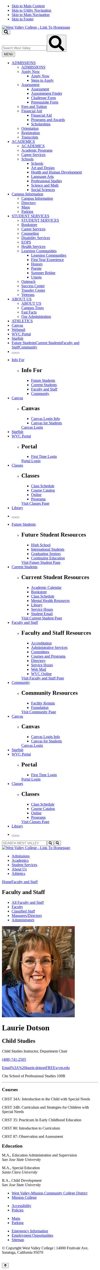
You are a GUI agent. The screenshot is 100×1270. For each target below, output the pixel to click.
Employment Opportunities (32, 1235)
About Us (19, 869)
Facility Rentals (43, 703)
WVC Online (41, 674)
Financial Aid (31, 111)
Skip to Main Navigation (31, 15)
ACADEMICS (23, 141)
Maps (25, 207)
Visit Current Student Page (41, 618)
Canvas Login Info (45, 419)
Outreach (28, 281)
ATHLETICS (22, 321)
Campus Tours (32, 308)
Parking (27, 211)
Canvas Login (32, 427)
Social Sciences (43, 190)
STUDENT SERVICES (30, 216)
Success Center (33, 286)
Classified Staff (23, 911)
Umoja (36, 277)
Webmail (18, 330)
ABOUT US (22, 299)
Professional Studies (46, 181)
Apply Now (30, 72)
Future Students (43, 380)
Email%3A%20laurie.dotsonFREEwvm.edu (36, 1068)
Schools (27, 159)
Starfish (17, 338)
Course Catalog (43, 490)
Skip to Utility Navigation (31, 10)
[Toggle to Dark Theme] (17, 353)
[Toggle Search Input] (6, 32)
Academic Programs (36, 150)
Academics (20, 860)
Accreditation (41, 643)
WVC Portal (21, 334)
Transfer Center (33, 290)
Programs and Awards (48, 120)
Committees (40, 652)
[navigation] (50, 12)
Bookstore (29, 225)
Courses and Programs (48, 656)
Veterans (27, 295)
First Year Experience (47, 260)
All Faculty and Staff (28, 902)
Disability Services (35, 238)
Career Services (33, 155)
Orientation (30, 128)
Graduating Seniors (46, 554)
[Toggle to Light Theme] (14, 353)
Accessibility (21, 1206)
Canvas (17, 325)
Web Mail (38, 669)
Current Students (44, 385)
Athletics (18, 873)
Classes (17, 465)
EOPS (26, 242)
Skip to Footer (22, 19)
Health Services (33, 246)
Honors (36, 264)
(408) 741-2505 (14, 1059)
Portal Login (31, 461)
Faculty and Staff (44, 389)
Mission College (24, 1197)
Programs (38, 499)
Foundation (40, 707)
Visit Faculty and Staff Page (42, 678)
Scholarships (40, 124)
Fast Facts (29, 312)
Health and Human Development (56, 172)
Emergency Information (30, 1231)
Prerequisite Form (44, 102)
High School (40, 545)
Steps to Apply (42, 80)
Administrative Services (49, 647)
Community (40, 393)
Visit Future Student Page (40, 562)
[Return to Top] (5, 1265)
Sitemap (18, 1240)
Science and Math (44, 185)
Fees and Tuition (34, 106)
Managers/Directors (27, 915)
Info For (18, 360)
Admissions (21, 856)
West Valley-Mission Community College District (49, 1193)
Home (6, 882)
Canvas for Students (46, 423)
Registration (30, 133)
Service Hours (42, 609)
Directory (28, 203)
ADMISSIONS (24, 63)
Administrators (23, 920)
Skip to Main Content (28, 6)
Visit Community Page (38, 712)
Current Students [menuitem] (48, 343)
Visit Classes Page (35, 503)
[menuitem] (55, 100)
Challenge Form (43, 98)
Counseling (30, 233)
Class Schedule (42, 486)
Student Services (24, 865)
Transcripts (29, 137)
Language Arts (42, 176)
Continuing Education (48, 558)
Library (17, 508)
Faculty (17, 907)
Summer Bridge (43, 273)
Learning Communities (39, 251)
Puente (36, 268)
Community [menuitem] (28, 347)
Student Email (42, 614)
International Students (47, 549)
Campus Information (27, 194)
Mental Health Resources (50, 601)
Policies (18, 1210)
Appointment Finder (46, 93)
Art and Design (43, 168)
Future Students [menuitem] (24, 343)
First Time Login (44, 456)
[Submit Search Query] (56, 43)
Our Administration (36, 316)
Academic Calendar (46, 587)
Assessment (30, 85)
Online (36, 495)
